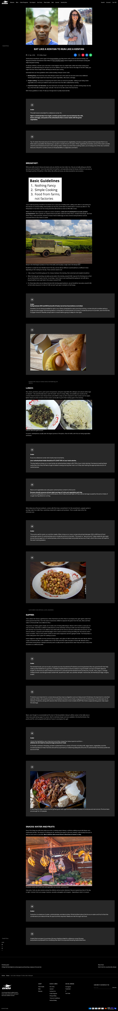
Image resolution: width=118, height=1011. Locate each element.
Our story (52, 986)
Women (40, 991)
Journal (51, 989)
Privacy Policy (53, 995)
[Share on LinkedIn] (86, 55)
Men (39, 989)
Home (3, 975)
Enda (6, 1008)
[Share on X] (79, 55)
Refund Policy (53, 1000)
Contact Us (53, 991)
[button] (103, 2)
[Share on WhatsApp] (90, 55)
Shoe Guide (41, 986)
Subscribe (114, 987)
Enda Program (53, 993)
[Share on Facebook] (75, 55)
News (7, 975)
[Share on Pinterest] (82, 55)
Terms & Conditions (55, 998)
